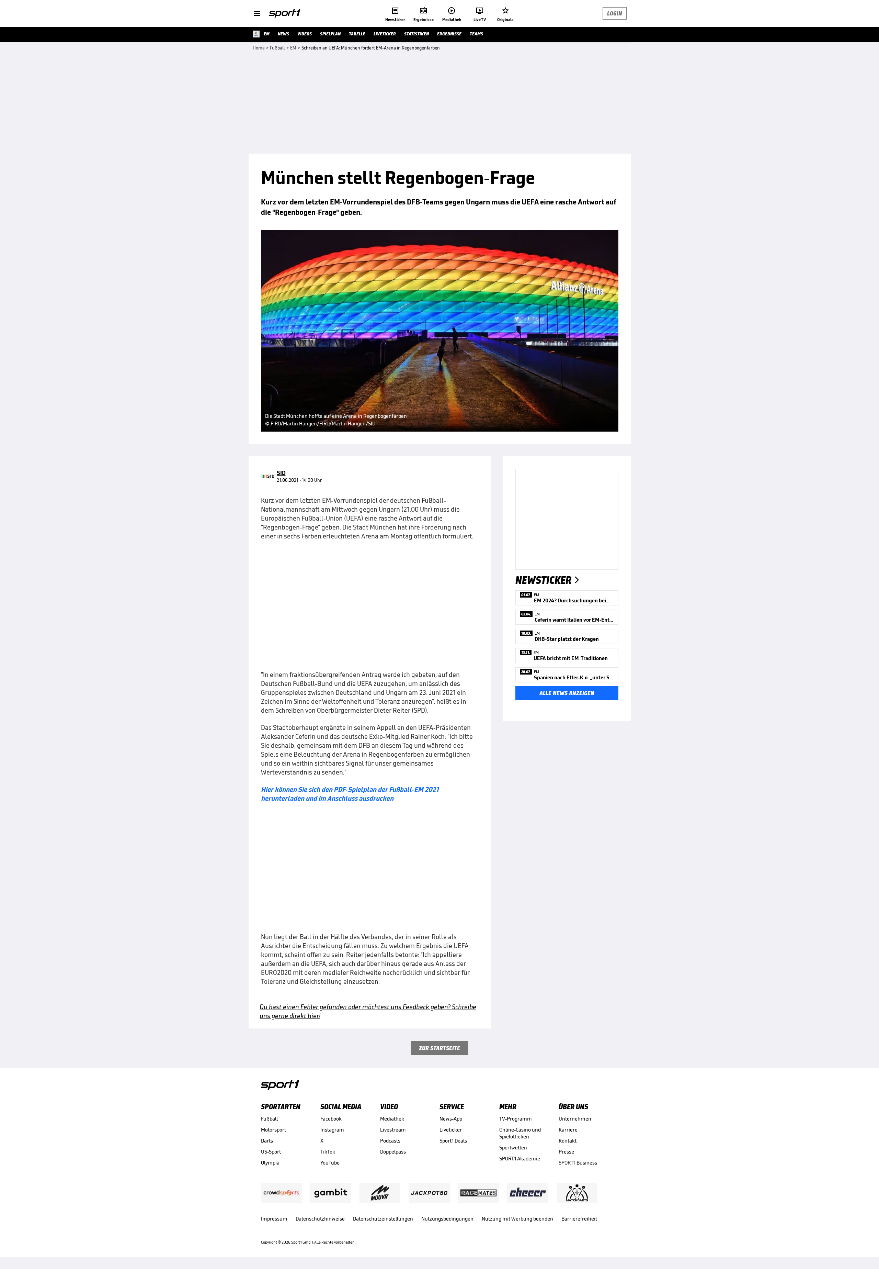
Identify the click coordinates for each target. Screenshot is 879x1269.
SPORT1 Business (578, 1162)
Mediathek (392, 1118)
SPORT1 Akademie (519, 1158)
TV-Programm (515, 1118)
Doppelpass (393, 1151)
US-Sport (271, 1151)
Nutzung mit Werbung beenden (517, 1218)
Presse (566, 1151)
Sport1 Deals (453, 1140)
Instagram (332, 1129)
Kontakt (568, 1140)
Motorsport (273, 1129)
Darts (267, 1140)
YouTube (330, 1162)
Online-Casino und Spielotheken (520, 1133)
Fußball (269, 1118)
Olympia (270, 1162)
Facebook (331, 1118)
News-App (451, 1118)
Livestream (393, 1129)
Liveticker (451, 1129)
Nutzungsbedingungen (447, 1218)
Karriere (568, 1129)
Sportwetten (513, 1147)
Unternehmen (575, 1118)
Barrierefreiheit (579, 1218)
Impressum (274, 1218)
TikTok (327, 1151)
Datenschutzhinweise (320, 1218)
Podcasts (390, 1140)
